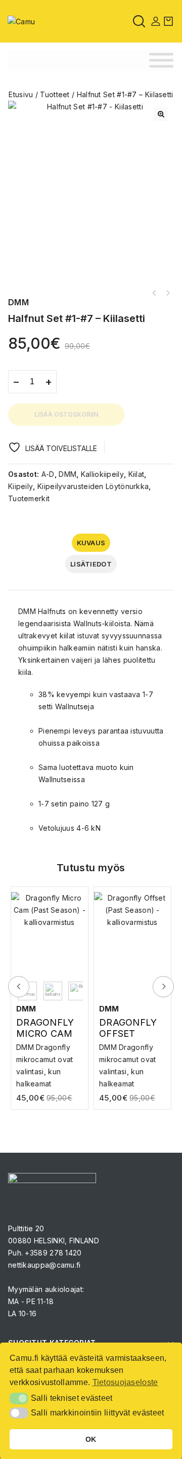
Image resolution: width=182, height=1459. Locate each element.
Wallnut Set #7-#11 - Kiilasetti (167, 293)
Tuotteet (54, 94)
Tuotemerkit (29, 498)
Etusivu (21, 94)
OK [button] (91, 1439)
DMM (67, 474)
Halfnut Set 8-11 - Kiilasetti (154, 293)
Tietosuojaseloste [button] (125, 1382)
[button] (161, 114)
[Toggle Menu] (161, 60)
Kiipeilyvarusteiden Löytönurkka (93, 486)
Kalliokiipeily (102, 474)
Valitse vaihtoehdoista (52, 1056)
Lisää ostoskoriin (66, 414)
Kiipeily (20, 486)
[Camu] (21, 20)
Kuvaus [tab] (91, 543)
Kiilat (136, 474)
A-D (48, 474)
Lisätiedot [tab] (91, 564)
